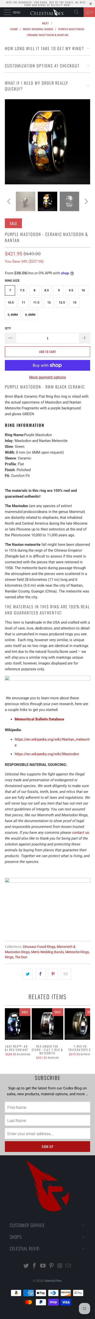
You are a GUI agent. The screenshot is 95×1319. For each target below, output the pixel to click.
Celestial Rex (52, 1281)
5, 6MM (13, 314)
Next (46, 23)
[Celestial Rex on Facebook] (34, 1266)
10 (83, 290)
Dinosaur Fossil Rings (39, 947)
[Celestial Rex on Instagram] (60, 1266)
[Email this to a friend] (66, 974)
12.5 (62, 302)
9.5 (71, 290)
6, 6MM (30, 314)
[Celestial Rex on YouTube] (43, 1266)
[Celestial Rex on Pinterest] (51, 1266)
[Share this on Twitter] (27, 974)
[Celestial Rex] (47, 12)
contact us (80, 832)
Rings (9, 957)
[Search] (78, 12)
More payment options (47, 377)
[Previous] (9, 201)
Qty (8, 328)
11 (23, 302)
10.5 (11, 302)
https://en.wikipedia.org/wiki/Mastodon (47, 754)
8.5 (46, 290)
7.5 (22, 290)
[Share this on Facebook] (40, 974)
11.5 (36, 302)
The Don (21, 957)
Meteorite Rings (77, 952)
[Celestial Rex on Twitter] (26, 1266)
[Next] (85, 201)
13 (74, 302)
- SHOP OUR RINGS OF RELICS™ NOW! (56, 3)
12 (49, 302)
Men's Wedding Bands (47, 952)
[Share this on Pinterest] (53, 974)
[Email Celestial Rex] (68, 1266)
